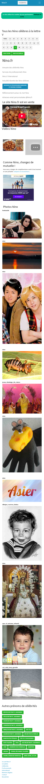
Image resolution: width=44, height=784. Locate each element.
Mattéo (28, 729)
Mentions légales (7, 772)
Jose (4, 747)
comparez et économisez (21, 171)
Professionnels (6, 768)
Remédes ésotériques (10, 738)
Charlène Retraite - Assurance (13, 725)
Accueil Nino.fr (6, 762)
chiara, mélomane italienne (19, 751)
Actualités (5, 764)
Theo (17, 742)
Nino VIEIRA (6, 53)
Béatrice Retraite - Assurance (12, 712)
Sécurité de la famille (31, 734)
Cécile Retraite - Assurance (12, 716)
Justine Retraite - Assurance (31, 742)
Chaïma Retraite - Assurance (12, 721)
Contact (4, 775)
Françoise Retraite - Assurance (13, 729)
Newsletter (5, 777)
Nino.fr (4, 3)
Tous (5, 38)
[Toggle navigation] (39, 3)
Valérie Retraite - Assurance (12, 734)
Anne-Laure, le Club (30, 755)
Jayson (5, 751)
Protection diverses (26, 738)
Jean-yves (31, 747)
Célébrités (22, 3)
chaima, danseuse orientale (12, 755)
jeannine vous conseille (17, 747)
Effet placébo (7, 742)
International (6, 770)
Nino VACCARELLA (18, 53)
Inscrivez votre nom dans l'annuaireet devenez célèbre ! (15, 86)
